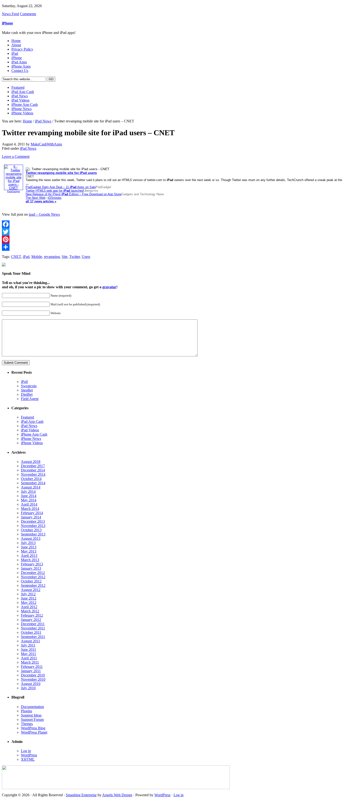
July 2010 (28, 688)
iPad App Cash (22, 92)
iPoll (24, 382)
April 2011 (29, 658)
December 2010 (33, 675)
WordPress (29, 755)
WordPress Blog (33, 728)
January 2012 (31, 620)
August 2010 (30, 684)
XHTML (28, 759)
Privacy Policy (22, 49)
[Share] (174, 247)
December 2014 (33, 470)
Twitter (74, 257)
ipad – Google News (44, 214)
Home (16, 41)
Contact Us (19, 71)
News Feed (10, 14)
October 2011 (31, 632)
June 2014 (28, 496)
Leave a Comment (15, 156)
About (16, 45)
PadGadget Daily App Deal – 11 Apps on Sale (61, 187)
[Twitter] (174, 232)
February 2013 (32, 564)
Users (86, 257)
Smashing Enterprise (81, 795)
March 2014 (30, 509)
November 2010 (33, 679)
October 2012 (31, 581)
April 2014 (29, 504)
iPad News (19, 96)
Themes (27, 724)
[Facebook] (174, 224)
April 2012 (29, 607)
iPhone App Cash (24, 104)
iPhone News (21, 109)
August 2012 (30, 590)
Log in (26, 751)
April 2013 (29, 556)
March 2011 (30, 662)
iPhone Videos (22, 113)
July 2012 (28, 594)
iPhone (7, 23)
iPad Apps (19, 62)
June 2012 (28, 598)
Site (64, 257)
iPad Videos (20, 100)
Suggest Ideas (31, 715)
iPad (14, 53)
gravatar (109, 287)
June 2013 (28, 547)
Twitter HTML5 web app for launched (54, 190)
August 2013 (30, 538)
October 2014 (31, 479)
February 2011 (32, 667)
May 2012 (28, 603)
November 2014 (33, 474)
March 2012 (30, 611)
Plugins (26, 711)
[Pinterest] (174, 239)
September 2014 (33, 483)
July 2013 (28, 543)
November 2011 (33, 628)
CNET (16, 257)
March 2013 (30, 560)
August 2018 (30, 462)
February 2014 (32, 513)
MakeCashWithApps (46, 144)
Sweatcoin (29, 386)
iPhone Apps (21, 66)
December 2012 (33, 573)
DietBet (27, 394)
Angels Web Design (117, 795)
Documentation (32, 707)
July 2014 (28, 491)
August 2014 (30, 487)
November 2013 (33, 526)
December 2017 (33, 466)
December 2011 (33, 624)
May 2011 (28, 654)
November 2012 (33, 577)
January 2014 (31, 517)
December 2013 (33, 521)
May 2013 (28, 551)
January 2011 (31, 671)
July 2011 (28, 645)
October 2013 (31, 530)
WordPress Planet (34, 732)
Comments (28, 14)
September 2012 (33, 585)
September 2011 (33, 637)
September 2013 (33, 534)
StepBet (27, 390)
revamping (52, 257)
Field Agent (29, 399)
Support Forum (32, 719)
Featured (17, 87)
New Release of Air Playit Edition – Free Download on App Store (73, 194)
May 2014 (28, 500)
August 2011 (30, 641)
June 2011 (28, 649)
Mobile (36, 257)
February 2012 (32, 615)
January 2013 (31, 568)
